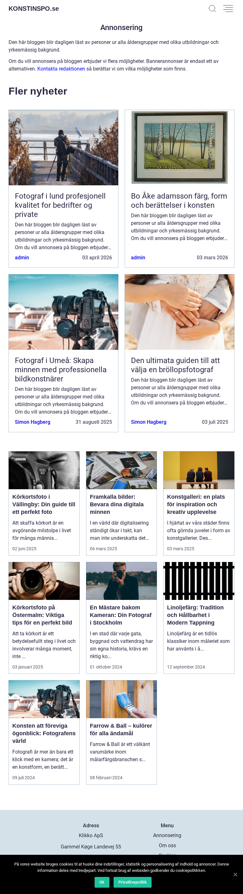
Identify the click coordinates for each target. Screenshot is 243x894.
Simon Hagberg (32, 422)
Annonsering (167, 835)
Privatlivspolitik (132, 882)
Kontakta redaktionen (61, 69)
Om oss (167, 845)
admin (22, 258)
